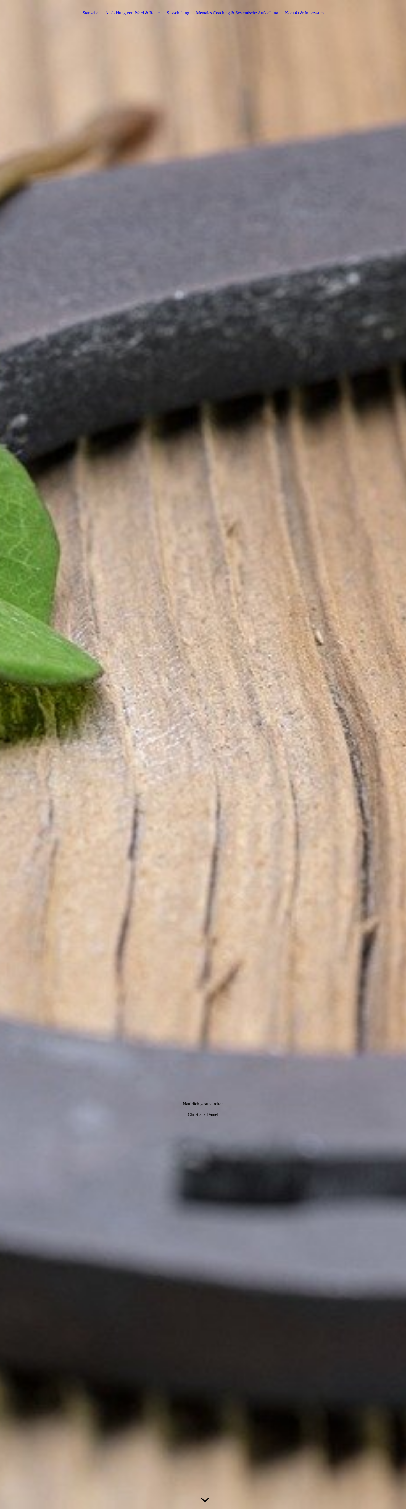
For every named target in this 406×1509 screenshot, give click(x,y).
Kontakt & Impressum (304, 12)
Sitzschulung (178, 12)
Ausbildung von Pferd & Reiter (132, 12)
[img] (203, 754)
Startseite (90, 12)
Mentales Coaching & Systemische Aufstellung (237, 12)
